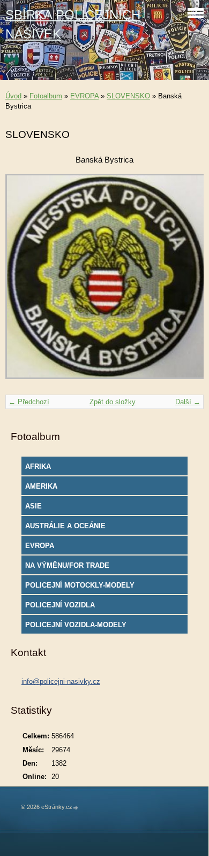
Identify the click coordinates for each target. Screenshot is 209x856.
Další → (187, 402)
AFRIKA (38, 466)
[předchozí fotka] (23, 281)
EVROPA (84, 96)
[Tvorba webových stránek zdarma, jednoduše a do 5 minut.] (76, 807)
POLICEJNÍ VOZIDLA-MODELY (75, 625)
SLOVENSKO (128, 96)
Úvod (13, 96)
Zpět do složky (112, 402)
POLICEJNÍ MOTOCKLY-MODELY (80, 585)
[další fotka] (186, 281)
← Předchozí (29, 402)
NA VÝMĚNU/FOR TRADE (67, 565)
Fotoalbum (45, 96)
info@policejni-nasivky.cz (60, 681)
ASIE (33, 506)
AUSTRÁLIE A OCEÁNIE (65, 526)
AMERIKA (41, 486)
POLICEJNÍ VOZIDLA (60, 605)
